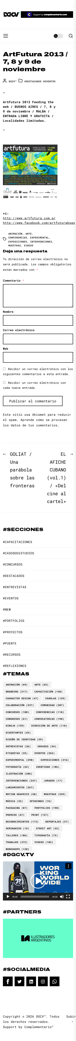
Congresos (17, 718)
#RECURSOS (11, 654)
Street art (47, 828)
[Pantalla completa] (68, 897)
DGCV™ (13, 81)
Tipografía (46, 835)
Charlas (55, 698)
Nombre (8, 312)
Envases (47, 746)
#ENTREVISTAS (14, 587)
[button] (38, 881)
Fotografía (17, 766)
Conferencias (17, 237)
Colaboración (20, 705)
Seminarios (17, 828)
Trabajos (17, 842)
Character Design (22, 698)
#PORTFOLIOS (13, 621)
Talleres (17, 835)
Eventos (44, 753)
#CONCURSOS (12, 564)
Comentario (13, 280)
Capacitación (48, 691)
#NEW (7, 609)
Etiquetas (17, 753)
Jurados (53, 780)
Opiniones (41, 801)
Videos (28, 245)
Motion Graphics (21, 794)
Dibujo (15, 725)
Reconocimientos (22, 821)
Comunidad (52, 705)
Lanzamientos (20, 787)
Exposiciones (17, 241)
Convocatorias (49, 718)
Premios (15, 814)
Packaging (17, 807)
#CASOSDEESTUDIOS (18, 553)
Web (5, 348)
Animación (15, 233)
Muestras (14, 245)
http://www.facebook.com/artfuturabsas (39, 223)
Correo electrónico (18, 330)
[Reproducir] (8, 897)
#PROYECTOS (12, 632)
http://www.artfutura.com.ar (29, 218)
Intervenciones (41, 241)
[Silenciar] (62, 897)
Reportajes (57, 821)
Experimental (39, 237)
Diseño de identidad (24, 739)
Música (14, 801)
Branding (17, 691)
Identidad (47, 766)
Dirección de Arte (49, 725)
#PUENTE (10, 643)
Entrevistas (18, 746)
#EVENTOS (49, 81)
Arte (29, 233)
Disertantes (18, 732)
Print (40, 814)
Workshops (17, 849)
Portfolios (46, 807)
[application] (38, 881)
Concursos (17, 712)
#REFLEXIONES (14, 666)
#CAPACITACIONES (17, 542)
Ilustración (19, 773)
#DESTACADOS (33, 81)
